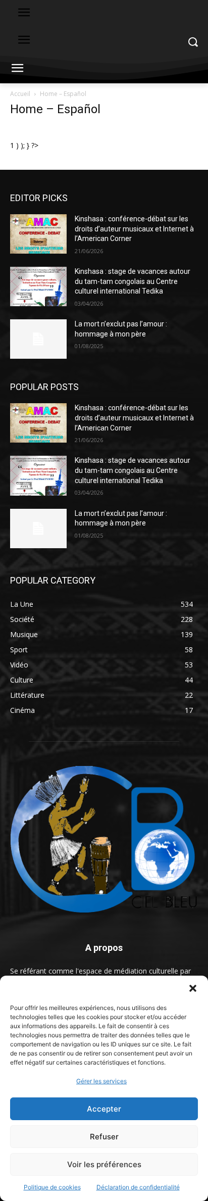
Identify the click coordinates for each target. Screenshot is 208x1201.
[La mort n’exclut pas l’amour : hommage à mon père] (38, 339)
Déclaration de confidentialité (138, 1187)
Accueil (20, 93)
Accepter (104, 1109)
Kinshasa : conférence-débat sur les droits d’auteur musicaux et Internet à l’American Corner (134, 229)
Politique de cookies (52, 1187)
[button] (193, 988)
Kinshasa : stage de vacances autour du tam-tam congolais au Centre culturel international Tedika (132, 281)
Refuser (104, 1136)
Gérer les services (101, 1081)
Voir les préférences (104, 1164)
